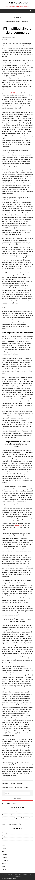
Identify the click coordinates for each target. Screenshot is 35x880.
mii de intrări (18, 525)
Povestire (5, 860)
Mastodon (12, 783)
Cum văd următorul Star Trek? (11, 824)
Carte (3, 839)
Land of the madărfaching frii (11, 812)
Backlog (4, 833)
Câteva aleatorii (7, 815)
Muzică (4, 848)
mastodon (17, 787)
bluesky (24, 787)
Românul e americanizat (9, 821)
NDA (3, 851)
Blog (3, 836)
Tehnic (5, 39)
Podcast (4, 857)
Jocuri (3, 845)
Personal (4, 854)
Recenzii (4, 863)
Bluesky (19, 783)
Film (3, 842)
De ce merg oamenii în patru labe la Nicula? (16, 818)
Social (3, 866)
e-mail (11, 787)
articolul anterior (15, 93)
